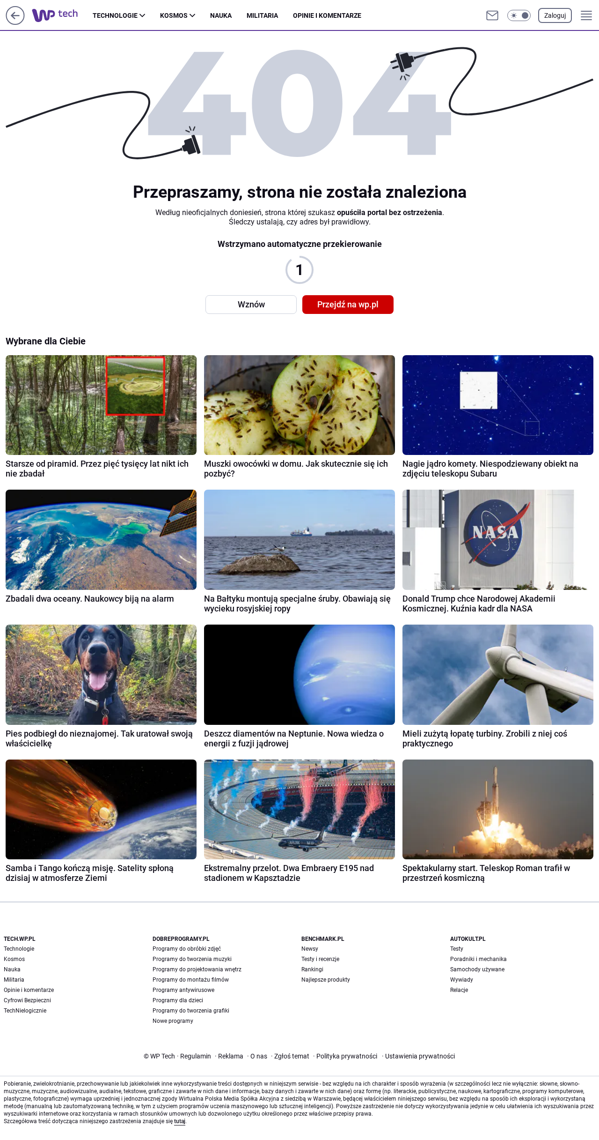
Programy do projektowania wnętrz (197, 969)
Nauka (221, 15)
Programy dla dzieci (178, 1000)
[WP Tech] (62, 15)
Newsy (309, 949)
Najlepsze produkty (325, 979)
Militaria (262, 15)
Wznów (251, 304)
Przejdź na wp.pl (348, 304)
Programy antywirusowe (183, 990)
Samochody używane (477, 969)
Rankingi (312, 969)
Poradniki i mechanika (478, 959)
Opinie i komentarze (327, 15)
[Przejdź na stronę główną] (15, 22)
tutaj (179, 1121)
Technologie (115, 15)
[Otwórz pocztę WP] (492, 15)
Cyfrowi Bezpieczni (27, 1000)
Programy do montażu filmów (191, 979)
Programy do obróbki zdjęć (187, 949)
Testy (456, 949)
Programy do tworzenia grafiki (191, 1010)
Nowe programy (173, 1021)
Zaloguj (555, 15)
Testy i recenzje (320, 959)
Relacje (459, 990)
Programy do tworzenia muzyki (192, 959)
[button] (519, 15)
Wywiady (461, 979)
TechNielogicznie (25, 1010)
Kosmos (174, 15)
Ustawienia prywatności (418, 1056)
